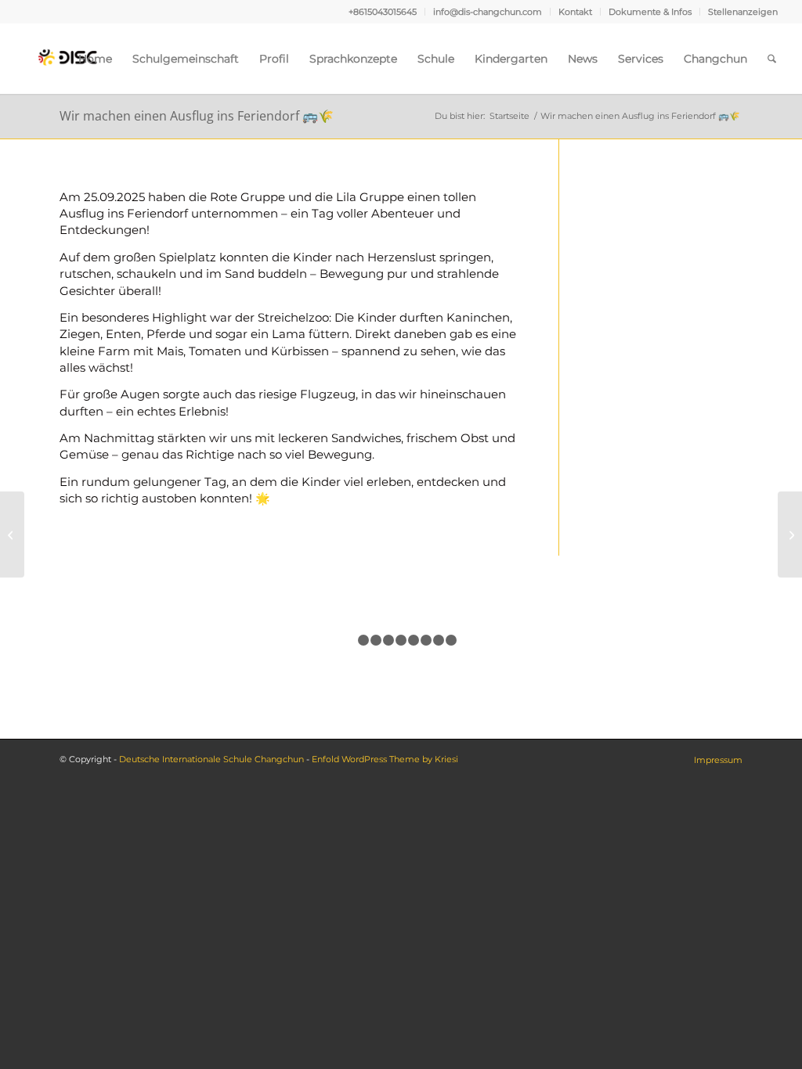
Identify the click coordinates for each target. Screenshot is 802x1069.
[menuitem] (383, 12)
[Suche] (771, 58)
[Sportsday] (12, 534)
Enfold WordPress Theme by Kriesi (385, 759)
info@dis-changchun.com (487, 11)
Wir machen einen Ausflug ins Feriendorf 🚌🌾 (197, 115)
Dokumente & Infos (650, 11)
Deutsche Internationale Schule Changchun (211, 759)
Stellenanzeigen (743, 11)
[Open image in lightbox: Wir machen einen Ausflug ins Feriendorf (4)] (445, 630)
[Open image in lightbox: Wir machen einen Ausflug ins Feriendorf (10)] (208, 630)
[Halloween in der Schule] (790, 534)
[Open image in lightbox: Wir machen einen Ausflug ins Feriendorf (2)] (326, 630)
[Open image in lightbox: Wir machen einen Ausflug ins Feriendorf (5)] (89, 630)
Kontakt (575, 11)
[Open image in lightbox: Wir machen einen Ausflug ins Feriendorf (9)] (683, 630)
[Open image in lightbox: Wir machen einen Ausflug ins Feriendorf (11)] (564, 630)
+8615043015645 (383, 11)
